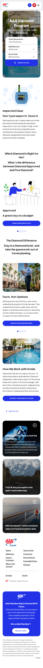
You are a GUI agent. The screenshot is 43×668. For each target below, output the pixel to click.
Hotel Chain (13, 54)
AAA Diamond (13, 47)
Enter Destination (16, 39)
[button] (17, 231)
